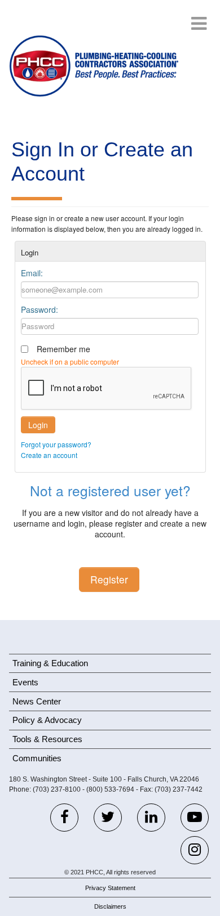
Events (25, 682)
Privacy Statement (110, 887)
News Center (36, 701)
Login (38, 424)
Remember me (63, 348)
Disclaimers (110, 906)
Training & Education (50, 663)
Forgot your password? (56, 444)
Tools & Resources (47, 739)
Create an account (49, 455)
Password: (39, 309)
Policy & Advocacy (47, 720)
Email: (32, 273)
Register (109, 579)
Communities (36, 758)
